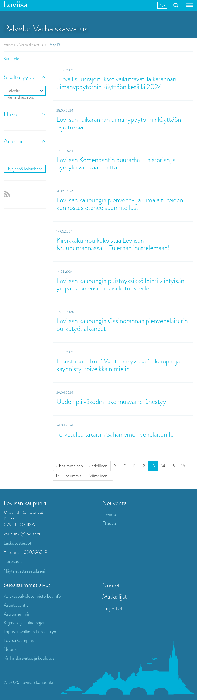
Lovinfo (109, 514)
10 (124, 466)
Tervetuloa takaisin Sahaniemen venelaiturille (114, 434)
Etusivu (9, 45)
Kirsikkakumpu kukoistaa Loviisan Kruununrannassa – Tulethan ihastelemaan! (113, 244)
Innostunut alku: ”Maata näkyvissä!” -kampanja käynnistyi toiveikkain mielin (118, 365)
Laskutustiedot (17, 543)
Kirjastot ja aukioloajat (24, 622)
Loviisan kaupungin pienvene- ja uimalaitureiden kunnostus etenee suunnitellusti (119, 203)
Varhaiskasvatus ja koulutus (29, 658)
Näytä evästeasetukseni (24, 571)
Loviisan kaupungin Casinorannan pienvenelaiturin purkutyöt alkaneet (122, 324)
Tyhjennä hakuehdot (24, 168)
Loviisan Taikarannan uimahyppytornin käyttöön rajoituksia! (118, 123)
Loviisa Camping (19, 640)
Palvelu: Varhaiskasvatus (20, 91)
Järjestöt (112, 608)
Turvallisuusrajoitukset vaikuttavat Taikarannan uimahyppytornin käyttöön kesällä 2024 (116, 82)
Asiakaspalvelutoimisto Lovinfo (32, 596)
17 (57, 475)
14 (163, 466)
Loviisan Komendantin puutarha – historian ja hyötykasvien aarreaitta (116, 163)
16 (183, 466)
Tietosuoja (13, 561)
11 (133, 466)
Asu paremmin (17, 613)
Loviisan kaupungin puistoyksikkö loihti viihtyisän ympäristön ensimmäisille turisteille (120, 284)
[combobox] (162, 5)
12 (143, 466)
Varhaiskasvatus (31, 45)
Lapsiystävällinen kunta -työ (30, 631)
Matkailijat (114, 596)
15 (173, 466)
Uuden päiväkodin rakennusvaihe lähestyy (111, 401)
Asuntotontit (16, 605)
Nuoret (10, 649)
